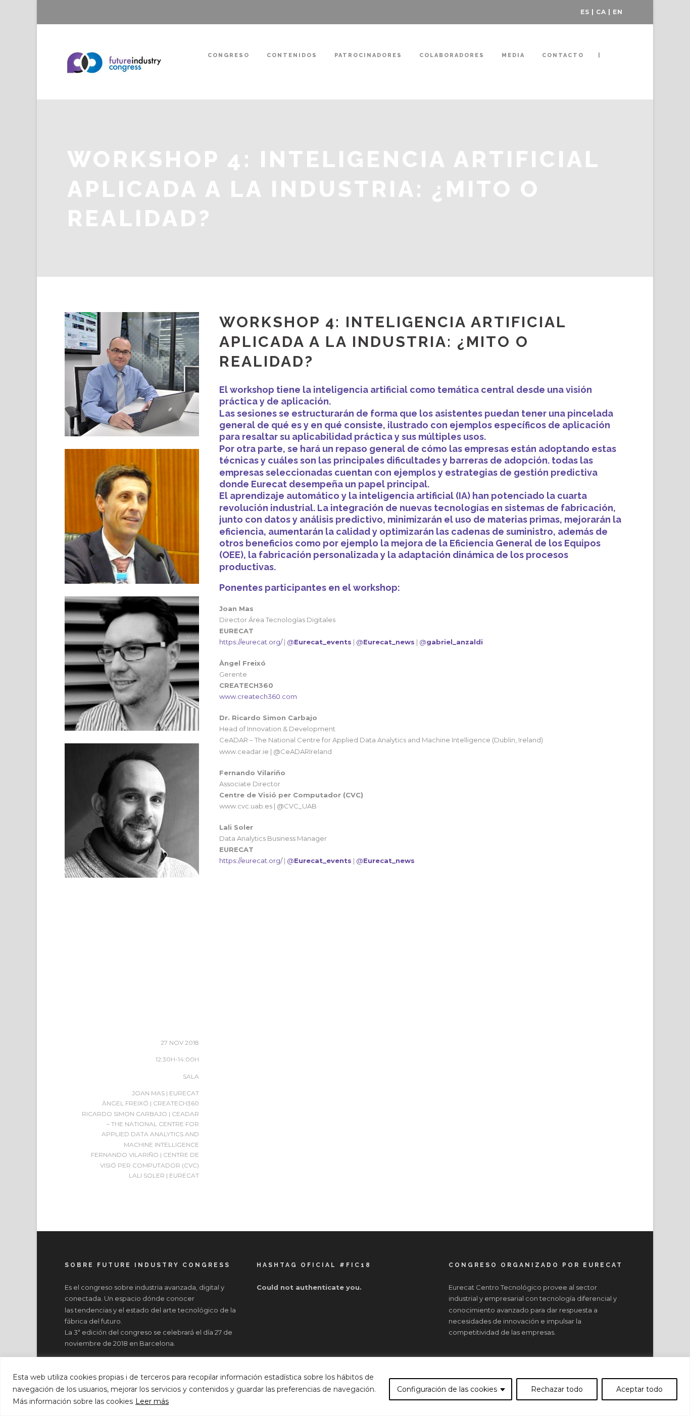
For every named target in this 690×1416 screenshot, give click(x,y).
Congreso (229, 55)
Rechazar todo (557, 1389)
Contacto (563, 55)
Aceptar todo (639, 1389)
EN (618, 12)
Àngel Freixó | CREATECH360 (150, 1103)
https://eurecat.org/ (250, 642)
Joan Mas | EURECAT (165, 1093)
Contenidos (292, 55)
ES (584, 12)
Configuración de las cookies (447, 1389)
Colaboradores (451, 55)
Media (513, 55)
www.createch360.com (258, 696)
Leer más (152, 1401)
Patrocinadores (368, 55)
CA (601, 12)
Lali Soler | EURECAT (164, 1175)
